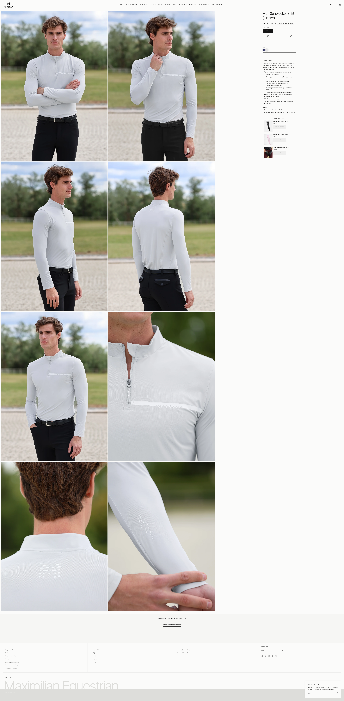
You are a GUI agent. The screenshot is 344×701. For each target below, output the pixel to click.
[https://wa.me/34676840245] (276, 654)
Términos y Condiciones (11, 665)
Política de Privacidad (11, 668)
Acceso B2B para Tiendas (184, 653)
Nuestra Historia (97, 650)
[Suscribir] (336, 692)
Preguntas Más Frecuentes (12, 650)
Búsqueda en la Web (11, 656)
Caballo (95, 659)
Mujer (94, 653)
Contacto (7, 653)
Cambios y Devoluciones (12, 662)
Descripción (267, 61)
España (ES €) (9, 677)
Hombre (95, 656)
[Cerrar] (338, 684)
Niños (94, 662)
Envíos (7, 659)
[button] (144, 4)
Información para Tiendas (184, 650)
